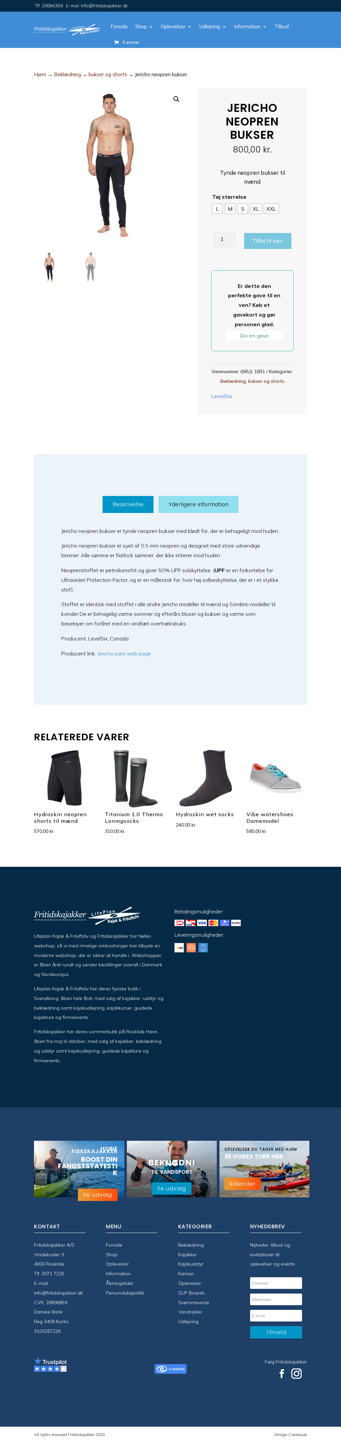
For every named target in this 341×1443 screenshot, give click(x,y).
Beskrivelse (128, 504)
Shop (141, 26)
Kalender (242, 1184)
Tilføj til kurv (267, 240)
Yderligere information (198, 504)
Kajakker (187, 1255)
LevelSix (221, 396)
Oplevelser (173, 26)
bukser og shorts (108, 74)
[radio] (217, 209)
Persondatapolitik (125, 1293)
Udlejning (209, 26)
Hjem (40, 74)
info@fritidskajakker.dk (58, 1293)
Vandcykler (190, 1312)
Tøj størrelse (229, 196)
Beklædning (67, 74)
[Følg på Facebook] (281, 1373)
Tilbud (281, 26)
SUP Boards (191, 1293)
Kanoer (186, 1274)
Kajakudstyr (190, 1264)
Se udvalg (97, 1195)
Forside (119, 26)
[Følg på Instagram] (296, 1373)
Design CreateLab (290, 1434)
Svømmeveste (193, 1303)
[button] (176, 99)
